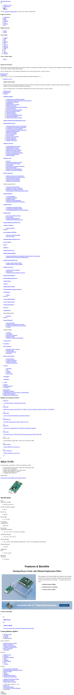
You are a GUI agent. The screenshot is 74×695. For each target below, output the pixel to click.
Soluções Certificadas (11, 138)
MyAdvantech (6, 6)
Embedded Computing (8, 96)
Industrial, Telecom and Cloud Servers (15, 176)
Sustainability (6, 376)
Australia (5, 37)
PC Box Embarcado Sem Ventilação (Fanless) (16, 107)
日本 (4, 43)
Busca (4, 7)
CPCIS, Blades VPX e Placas (13, 163)
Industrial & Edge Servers (8, 250)
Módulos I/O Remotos (11, 132)
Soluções (5, 229)
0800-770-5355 (8, 638)
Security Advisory (7, 340)
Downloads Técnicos (21, 477)
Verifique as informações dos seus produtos (16, 325)
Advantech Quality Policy (8, 304)
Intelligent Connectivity (8, 143)
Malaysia (5, 46)
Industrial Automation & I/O (9, 123)
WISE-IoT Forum (10, 336)
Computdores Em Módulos (12, 102)
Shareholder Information (11, 362)
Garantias (8, 327)
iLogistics (5, 283)
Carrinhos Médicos (10, 196)
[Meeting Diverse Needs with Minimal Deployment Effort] (19, 587)
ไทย (4, 50)
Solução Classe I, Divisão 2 (12, 136)
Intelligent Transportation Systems (10, 260)
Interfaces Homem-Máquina (12, 131)
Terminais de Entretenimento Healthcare (15, 201)
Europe (5, 30)
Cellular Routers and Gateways (13, 146)
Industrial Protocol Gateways (13, 148)
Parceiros (5, 307)
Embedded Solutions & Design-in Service (11, 239)
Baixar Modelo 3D (11, 477)
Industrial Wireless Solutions (12, 104)
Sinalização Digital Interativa (13, 218)
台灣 (4, 49)
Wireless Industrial (10, 155)
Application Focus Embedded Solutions (15, 99)
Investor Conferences (11, 361)
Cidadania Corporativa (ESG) (10, 647)
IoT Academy (9, 334)
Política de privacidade (8, 687)
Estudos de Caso (7, 654)
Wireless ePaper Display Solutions (14, 117)
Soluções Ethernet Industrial (12, 154)
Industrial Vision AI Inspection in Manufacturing (17, 257)
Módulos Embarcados (11, 106)
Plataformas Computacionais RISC (14, 109)
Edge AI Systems (10, 236)
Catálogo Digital (7, 661)
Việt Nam (5, 53)
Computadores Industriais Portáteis (14, 208)
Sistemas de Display (11, 112)
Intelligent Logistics (7, 204)
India (4, 40)
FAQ (4, 662)
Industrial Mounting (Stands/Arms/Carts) (11, 222)
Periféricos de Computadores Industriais (15, 166)
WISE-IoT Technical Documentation (14, 338)
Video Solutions (6, 292)
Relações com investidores (8, 356)
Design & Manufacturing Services (10, 278)
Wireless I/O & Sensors (11, 140)
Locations (8, 372)
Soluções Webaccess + (11, 139)
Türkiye (5, 52)
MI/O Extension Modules (9, 393)
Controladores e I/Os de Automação (14, 128)
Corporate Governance (11, 360)
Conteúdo (8, 332)
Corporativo (6, 343)
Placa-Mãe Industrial (11, 108)
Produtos (5, 93)
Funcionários (6, 379)
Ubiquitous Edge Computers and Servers (15, 272)
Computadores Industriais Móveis (14, 207)
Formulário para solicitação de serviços (15, 324)
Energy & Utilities (7, 242)
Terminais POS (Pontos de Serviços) (14, 219)
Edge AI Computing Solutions (13, 235)
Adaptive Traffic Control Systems (14, 263)
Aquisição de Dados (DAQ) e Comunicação (16, 126)
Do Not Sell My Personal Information (12, 688)
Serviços (5, 296)
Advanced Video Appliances (12, 187)
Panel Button (4, 75)
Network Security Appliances (13, 178)
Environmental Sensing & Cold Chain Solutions (17, 210)
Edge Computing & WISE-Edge (9, 232)
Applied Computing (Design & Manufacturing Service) (14, 120)
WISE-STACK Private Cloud (13, 181)
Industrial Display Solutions (9, 286)
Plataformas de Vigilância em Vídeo (14, 189)
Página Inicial (6, 389)
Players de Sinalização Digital (13, 111)
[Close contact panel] (1, 614)
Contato (5, 382)
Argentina (5, 21)
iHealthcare (5, 247)
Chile (4, 22)
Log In (10, 5)
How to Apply (9, 373)
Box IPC (8, 161)
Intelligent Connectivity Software (13, 150)
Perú (4, 25)
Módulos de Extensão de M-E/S (10, 395)
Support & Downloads (8, 320)
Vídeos (5, 658)
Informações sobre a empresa (13, 349)
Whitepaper (6, 656)
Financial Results (10, 359)
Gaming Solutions (7, 281)
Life (7, 369)
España (5, 32)
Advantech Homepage (6, 1)
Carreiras (5, 365)
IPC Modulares (9, 165)
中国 (4, 39)
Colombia (5, 23)
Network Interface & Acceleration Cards (15, 177)
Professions (9, 368)
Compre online (8, 634)
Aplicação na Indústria (8, 657)
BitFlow (8, 295)
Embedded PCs (9, 103)
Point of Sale (9, 271)
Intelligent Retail (6, 212)
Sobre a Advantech (7, 346)
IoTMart (5, 384)
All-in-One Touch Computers (13, 270)
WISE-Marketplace (7, 386)
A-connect (5, 664)
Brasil (6, 9)
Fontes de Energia (10, 228)
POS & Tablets (9, 217)
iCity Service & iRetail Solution (13, 215)
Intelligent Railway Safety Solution (14, 264)
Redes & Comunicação (8, 173)
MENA (5, 59)
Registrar (5, 5)
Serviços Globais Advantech (9, 299)
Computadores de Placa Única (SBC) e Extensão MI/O (19, 100)
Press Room (9, 353)
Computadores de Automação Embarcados (16, 127)
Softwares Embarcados (11, 113)
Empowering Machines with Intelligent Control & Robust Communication (23, 256)
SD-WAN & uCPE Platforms (13, 179)
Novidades (5, 660)
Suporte (5, 317)
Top (3, 692)
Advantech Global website (11, 11)
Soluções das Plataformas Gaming (14, 115)
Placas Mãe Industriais (11, 167)
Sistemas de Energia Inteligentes (13, 200)
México (5, 20)
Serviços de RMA (10, 323)
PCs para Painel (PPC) (11, 134)
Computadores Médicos (11, 197)
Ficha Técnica (4, 477)
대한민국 (5, 45)
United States (6, 17)
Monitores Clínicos (10, 199)
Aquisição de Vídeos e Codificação (14, 188)
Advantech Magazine (11, 351)
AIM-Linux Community (11, 335)
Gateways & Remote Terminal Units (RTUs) (16, 130)
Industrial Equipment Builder (9, 253)
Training (8, 371)
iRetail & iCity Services (8, 267)
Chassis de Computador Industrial (14, 162)
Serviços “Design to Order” (9, 301)
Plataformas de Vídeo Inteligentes (14, 169)
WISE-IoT (8, 316)
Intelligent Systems (7, 158)
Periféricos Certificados (8, 225)
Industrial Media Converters (12, 147)
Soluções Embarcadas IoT (12, 116)
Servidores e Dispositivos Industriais (14, 152)
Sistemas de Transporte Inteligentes (14, 170)
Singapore (5, 47)
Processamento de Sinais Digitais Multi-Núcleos (17, 190)
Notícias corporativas (8, 644)
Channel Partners (7, 310)
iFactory (5, 244)
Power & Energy (10, 135)
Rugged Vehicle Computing (9, 275)
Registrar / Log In (7, 79)
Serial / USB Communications (13, 151)
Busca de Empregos (8, 648)
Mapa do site (6, 685)
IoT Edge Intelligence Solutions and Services (12, 289)
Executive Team (10, 350)
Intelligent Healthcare (7, 193)
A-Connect (6, 387)
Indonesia (5, 42)
